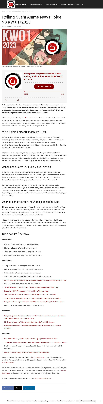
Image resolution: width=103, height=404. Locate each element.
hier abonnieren (8, 362)
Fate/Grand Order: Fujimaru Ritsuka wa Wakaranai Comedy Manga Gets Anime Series (34, 302)
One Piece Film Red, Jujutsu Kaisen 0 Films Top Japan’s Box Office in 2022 (30, 339)
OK (77, 401)
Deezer (42, 357)
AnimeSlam (29, 118)
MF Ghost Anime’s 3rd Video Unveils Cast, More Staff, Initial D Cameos (29, 322)
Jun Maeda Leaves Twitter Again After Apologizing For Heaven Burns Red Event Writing (35, 342)
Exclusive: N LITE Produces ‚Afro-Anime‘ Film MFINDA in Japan (26, 291)
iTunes (36, 357)
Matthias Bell (8, 26)
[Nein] (100, 401)
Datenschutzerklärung (88, 401)
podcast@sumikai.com (43, 378)
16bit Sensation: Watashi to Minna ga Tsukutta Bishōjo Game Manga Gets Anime (32, 298)
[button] (82, 4)
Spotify (30, 357)
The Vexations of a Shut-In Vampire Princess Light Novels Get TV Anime (30, 295)
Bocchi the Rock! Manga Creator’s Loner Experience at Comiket (26, 352)
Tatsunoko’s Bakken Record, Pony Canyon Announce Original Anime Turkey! (31, 287)
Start (3, 11)
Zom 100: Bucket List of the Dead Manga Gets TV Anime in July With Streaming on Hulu (35, 280)
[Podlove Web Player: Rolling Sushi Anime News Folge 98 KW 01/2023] (34, 86)
